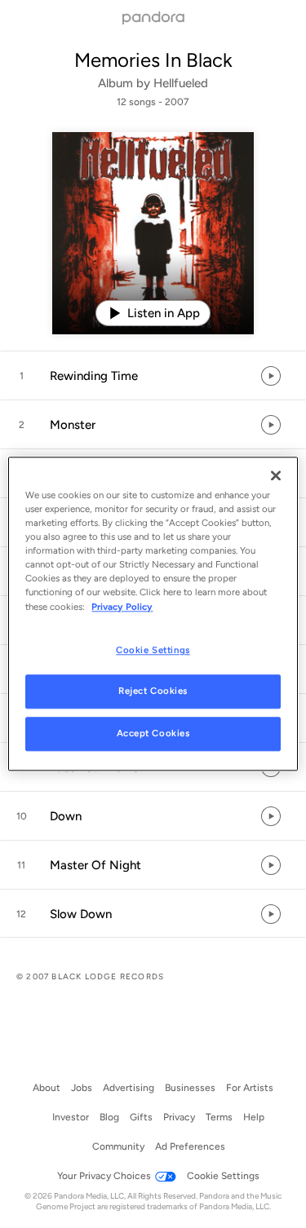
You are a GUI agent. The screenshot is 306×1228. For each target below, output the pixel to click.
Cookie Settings (153, 650)
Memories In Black (153, 60)
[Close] (276, 475)
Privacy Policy (122, 606)
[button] (153, 375)
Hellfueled (180, 83)
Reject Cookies (153, 691)
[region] (152, 613)
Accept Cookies (153, 734)
